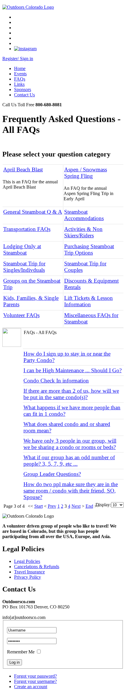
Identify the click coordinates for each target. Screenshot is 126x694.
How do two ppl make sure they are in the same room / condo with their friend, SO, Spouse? (70, 490)
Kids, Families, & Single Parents (31, 301)
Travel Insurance (29, 571)
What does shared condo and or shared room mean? (66, 427)
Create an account (30, 686)
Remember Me (21, 651)
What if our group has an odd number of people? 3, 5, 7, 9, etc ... (69, 460)
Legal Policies (27, 561)
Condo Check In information (56, 381)
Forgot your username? (35, 681)
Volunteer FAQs (21, 315)
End (89, 506)
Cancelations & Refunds (36, 566)
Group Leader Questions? (52, 474)
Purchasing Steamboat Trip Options (89, 249)
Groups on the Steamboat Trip (31, 284)
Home (19, 68)
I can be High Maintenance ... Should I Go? (72, 370)
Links (19, 84)
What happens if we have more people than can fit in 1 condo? (71, 410)
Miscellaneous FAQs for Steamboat (91, 318)
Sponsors (22, 89)
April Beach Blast (23, 169)
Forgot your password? (35, 676)
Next (76, 506)
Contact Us (24, 94)
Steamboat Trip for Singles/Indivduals (24, 266)
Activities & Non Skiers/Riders (83, 232)
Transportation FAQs (26, 229)
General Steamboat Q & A (32, 212)
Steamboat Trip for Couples (85, 266)
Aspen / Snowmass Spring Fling (85, 172)
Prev (52, 506)
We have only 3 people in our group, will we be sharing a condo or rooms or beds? (69, 444)
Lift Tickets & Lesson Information (88, 301)
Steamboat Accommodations (84, 215)
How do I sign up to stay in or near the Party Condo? (66, 357)
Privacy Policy (27, 577)
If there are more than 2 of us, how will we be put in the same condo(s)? (71, 394)
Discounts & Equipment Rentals (91, 284)
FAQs (19, 78)
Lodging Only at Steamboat (22, 249)
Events (20, 73)
